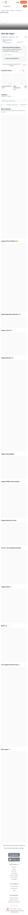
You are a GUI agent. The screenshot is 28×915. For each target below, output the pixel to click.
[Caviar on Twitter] (14, 906)
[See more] (25, 37)
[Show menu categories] (1, 105)
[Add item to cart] (10, 83)
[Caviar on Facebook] (11, 906)
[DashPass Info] (11, 42)
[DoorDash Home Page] (6, 2)
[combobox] (15, 54)
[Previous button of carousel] (20, 70)
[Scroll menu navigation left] (4, 105)
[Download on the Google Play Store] (14, 859)
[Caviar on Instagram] (16, 906)
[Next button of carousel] (23, 70)
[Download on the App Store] (14, 855)
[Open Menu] (2, 2)
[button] (14, 56)
